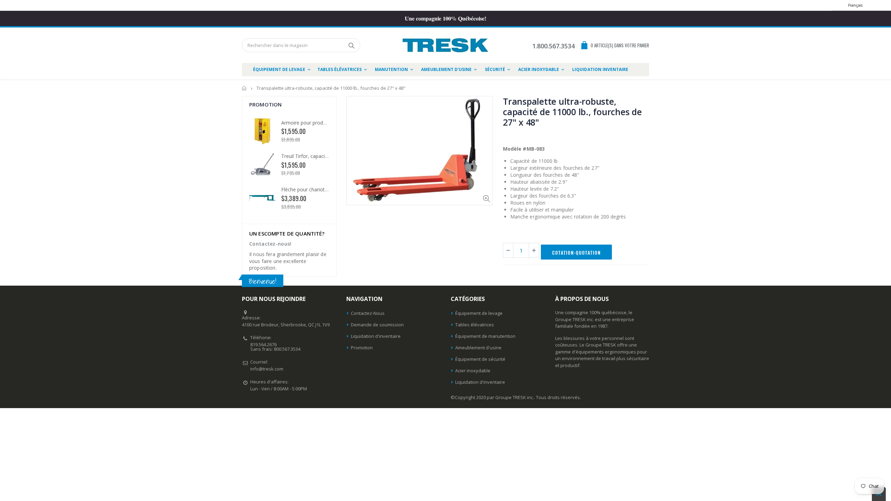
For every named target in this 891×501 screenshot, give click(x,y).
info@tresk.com (266, 369)
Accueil (244, 88)
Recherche (351, 45)
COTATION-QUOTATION (576, 252)
